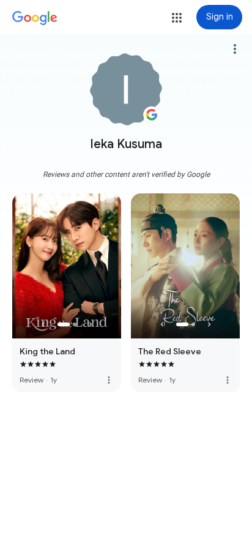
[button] (177, 18)
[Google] (34, 18)
